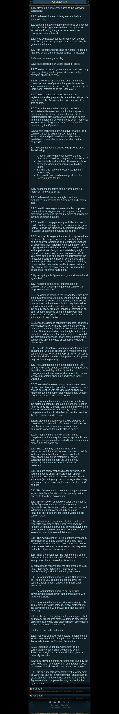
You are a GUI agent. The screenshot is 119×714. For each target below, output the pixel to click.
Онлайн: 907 (55, 702)
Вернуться (38, 688)
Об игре (66, 702)
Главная (37, 695)
